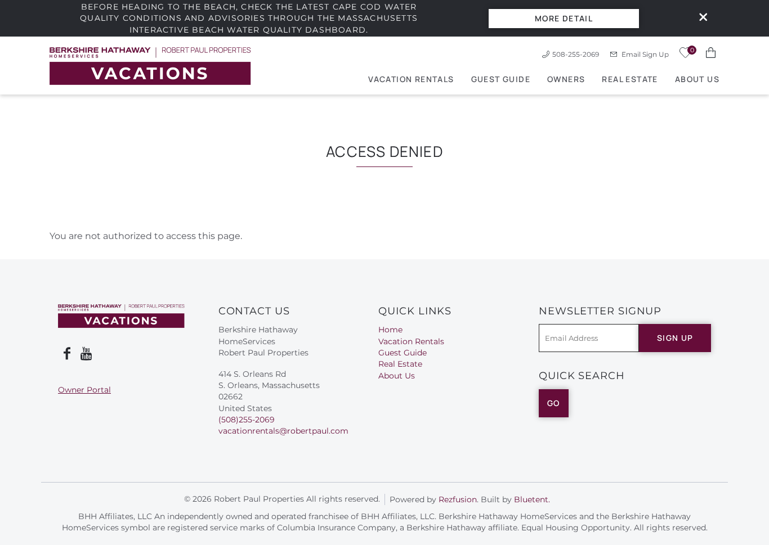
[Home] (150, 65)
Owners (566, 79)
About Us (697, 79)
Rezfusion (458, 499)
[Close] (699, 18)
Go (553, 403)
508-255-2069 (575, 54)
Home (390, 330)
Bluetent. (532, 499)
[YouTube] (87, 354)
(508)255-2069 (246, 420)
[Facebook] (67, 354)
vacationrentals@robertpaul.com (283, 431)
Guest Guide (500, 79)
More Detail (564, 18)
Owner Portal (84, 390)
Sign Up (675, 337)
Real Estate (630, 79)
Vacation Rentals (411, 79)
